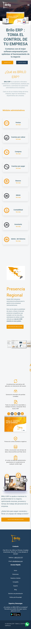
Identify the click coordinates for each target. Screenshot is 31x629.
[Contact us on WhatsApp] (27, 625)
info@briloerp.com (17, 561)
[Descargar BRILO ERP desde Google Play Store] (15, 615)
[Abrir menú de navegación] (28, 5)
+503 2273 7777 (18, 557)
